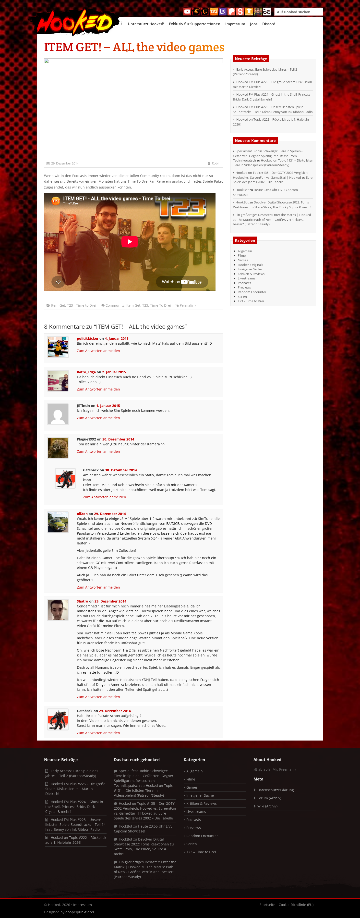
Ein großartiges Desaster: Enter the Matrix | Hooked (273, 215)
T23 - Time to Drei (81, 305)
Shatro (82, 601)
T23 (145, 305)
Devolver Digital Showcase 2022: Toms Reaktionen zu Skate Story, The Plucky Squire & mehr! (272, 204)
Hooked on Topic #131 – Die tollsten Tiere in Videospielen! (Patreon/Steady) (273, 162)
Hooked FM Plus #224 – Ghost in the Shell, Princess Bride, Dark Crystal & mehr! (271, 96)
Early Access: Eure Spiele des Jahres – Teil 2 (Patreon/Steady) (71, 773)
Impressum (235, 23)
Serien (242, 296)
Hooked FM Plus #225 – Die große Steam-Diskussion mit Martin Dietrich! (75, 788)
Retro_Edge (86, 372)
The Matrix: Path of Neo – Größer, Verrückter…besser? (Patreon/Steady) (268, 221)
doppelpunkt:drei (79, 912)
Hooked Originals (250, 265)
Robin (216, 163)
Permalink (188, 305)
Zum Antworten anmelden (98, 350)
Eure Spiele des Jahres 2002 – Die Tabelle (272, 179)
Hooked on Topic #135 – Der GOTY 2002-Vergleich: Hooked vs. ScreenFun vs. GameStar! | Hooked (270, 175)
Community (115, 305)
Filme (242, 255)
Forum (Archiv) (269, 798)
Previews (244, 287)
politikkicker (87, 338)
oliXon (82, 513)
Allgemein (245, 251)
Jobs (253, 23)
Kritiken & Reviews (251, 274)
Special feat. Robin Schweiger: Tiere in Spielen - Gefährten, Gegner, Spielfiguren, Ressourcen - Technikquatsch (267, 156)
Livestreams (246, 278)
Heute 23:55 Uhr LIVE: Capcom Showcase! (143, 828)
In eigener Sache (250, 269)
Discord (268, 23)
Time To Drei (160, 305)
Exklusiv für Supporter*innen (194, 23)
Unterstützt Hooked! (146, 23)
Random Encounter (252, 292)
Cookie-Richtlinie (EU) (296, 904)
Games (243, 260)
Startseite (267, 904)
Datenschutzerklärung (275, 790)
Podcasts (244, 283)
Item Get (58, 305)
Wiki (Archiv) (267, 806)
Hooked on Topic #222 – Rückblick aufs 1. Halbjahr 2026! (75, 840)
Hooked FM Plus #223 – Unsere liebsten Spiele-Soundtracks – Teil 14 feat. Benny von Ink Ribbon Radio (273, 109)
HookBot (242, 190)
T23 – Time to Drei (251, 301)
